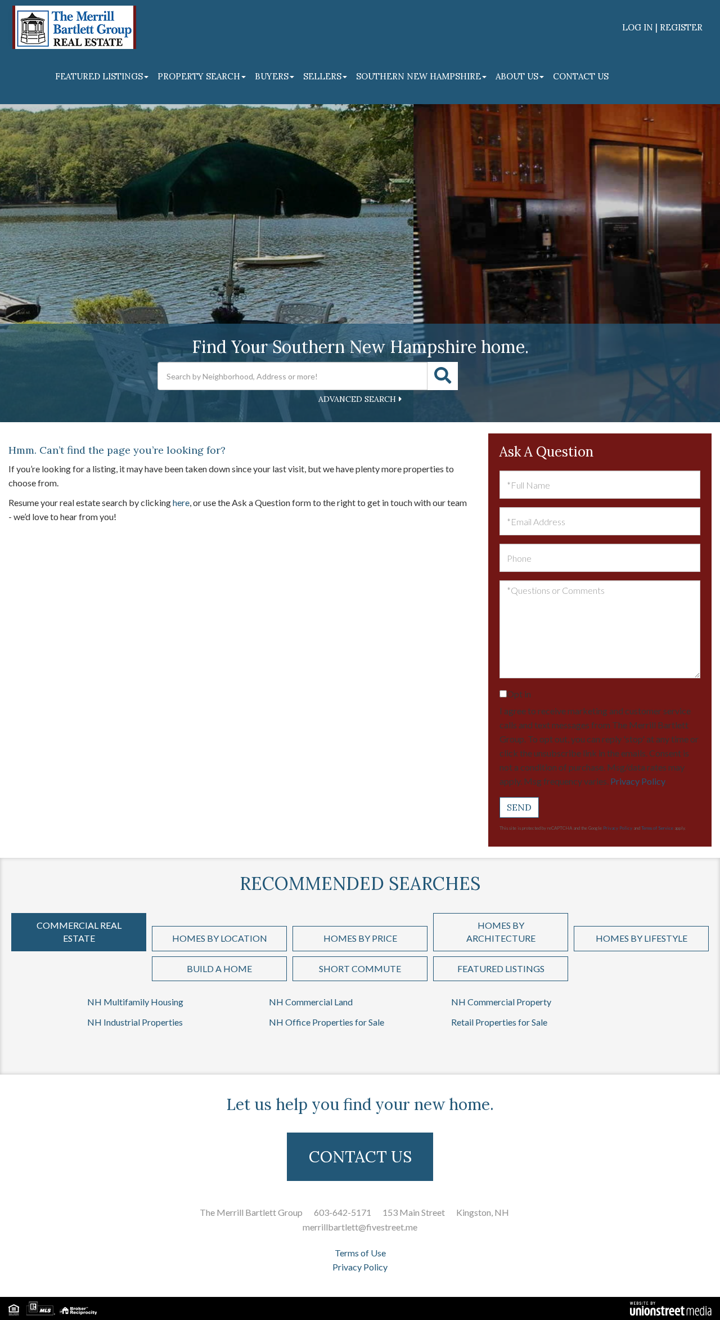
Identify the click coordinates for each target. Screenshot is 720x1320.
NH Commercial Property (501, 1001)
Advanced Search (357, 399)
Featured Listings (500, 968)
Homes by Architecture (501, 931)
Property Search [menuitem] (199, 76)
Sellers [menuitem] (322, 76)
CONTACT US (360, 1157)
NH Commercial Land (311, 1001)
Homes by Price (360, 938)
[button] (443, 376)
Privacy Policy (637, 781)
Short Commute (360, 968)
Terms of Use (360, 1252)
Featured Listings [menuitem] (99, 76)
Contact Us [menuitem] (581, 76)
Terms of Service (657, 828)
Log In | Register (662, 27)
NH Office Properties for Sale (326, 1022)
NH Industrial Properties (135, 1022)
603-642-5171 (342, 1212)
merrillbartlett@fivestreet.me (360, 1226)
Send (519, 807)
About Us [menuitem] (517, 76)
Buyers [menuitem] (272, 76)
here (181, 502)
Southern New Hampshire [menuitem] (418, 76)
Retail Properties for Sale (499, 1022)
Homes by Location (219, 938)
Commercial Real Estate (79, 931)
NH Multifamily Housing (135, 1001)
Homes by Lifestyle (641, 938)
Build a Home (219, 968)
